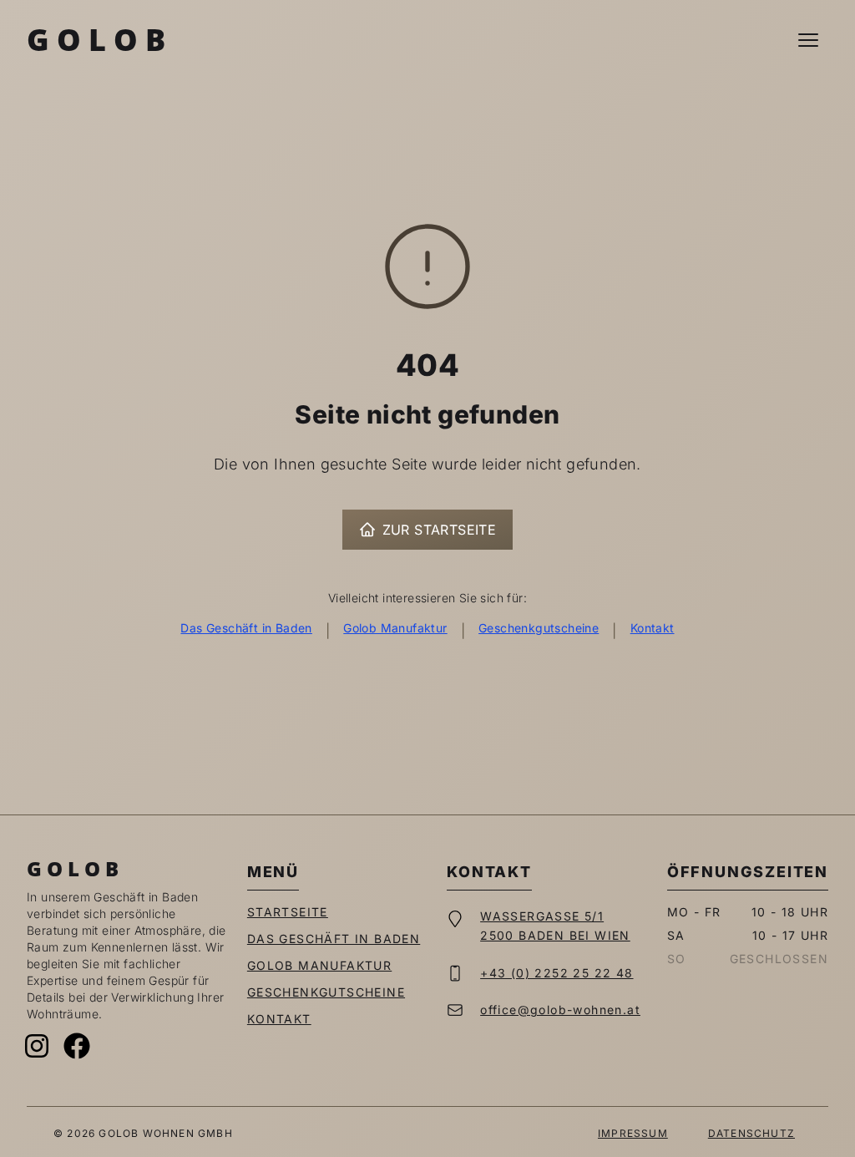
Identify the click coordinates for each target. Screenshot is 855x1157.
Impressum (633, 1133)
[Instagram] (37, 1046)
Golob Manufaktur (395, 628)
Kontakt (652, 628)
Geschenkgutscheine (538, 628)
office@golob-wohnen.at (560, 1009)
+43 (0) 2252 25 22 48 (556, 973)
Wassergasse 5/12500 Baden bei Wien (555, 925)
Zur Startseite (439, 529)
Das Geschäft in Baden (245, 628)
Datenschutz (751, 1133)
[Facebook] (77, 1046)
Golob (100, 39)
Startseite (287, 912)
